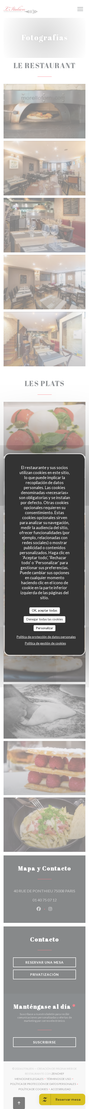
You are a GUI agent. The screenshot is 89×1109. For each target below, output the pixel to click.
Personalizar (44, 628)
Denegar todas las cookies (44, 619)
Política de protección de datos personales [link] (46, 637)
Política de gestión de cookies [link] (45, 643)
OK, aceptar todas (44, 610)
